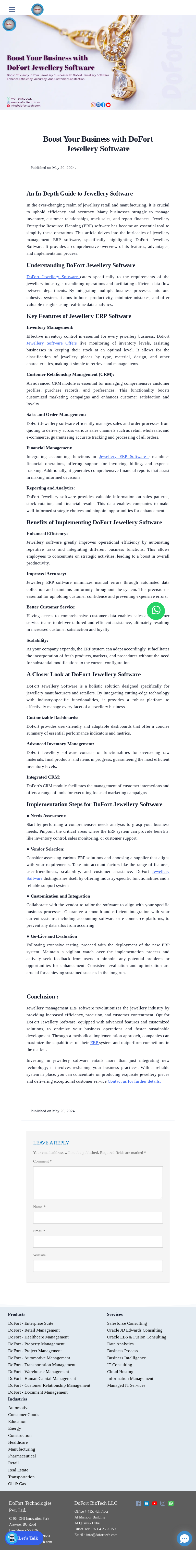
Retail (13, 1462)
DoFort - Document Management (38, 1392)
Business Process (122, 1350)
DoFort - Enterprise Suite (30, 1323)
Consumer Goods (23, 1414)
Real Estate (18, 1470)
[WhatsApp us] (156, 611)
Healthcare (18, 1442)
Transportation (21, 1476)
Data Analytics (120, 1344)
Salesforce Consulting (127, 1323)
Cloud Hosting (120, 1371)
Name (39, 1207)
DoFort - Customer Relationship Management (49, 1385)
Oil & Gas (17, 1483)
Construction (20, 1435)
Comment (42, 1161)
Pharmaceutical (22, 1456)
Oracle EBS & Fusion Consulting (136, 1337)
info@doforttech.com (101, 1535)
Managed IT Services (126, 1385)
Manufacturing (21, 1449)
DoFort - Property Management (36, 1344)
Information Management (130, 1378)
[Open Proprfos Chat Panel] (184, 1538)
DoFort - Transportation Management (42, 1364)
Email (39, 1231)
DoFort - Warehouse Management (38, 1371)
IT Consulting (119, 1364)
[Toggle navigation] (12, 9)
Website (39, 1255)
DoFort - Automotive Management (39, 1357)
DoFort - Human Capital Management (42, 1378)
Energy (14, 1428)
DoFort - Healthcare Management (38, 1337)
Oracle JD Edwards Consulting (135, 1330)
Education (17, 1421)
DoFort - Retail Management (34, 1330)
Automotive (19, 1407)
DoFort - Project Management (35, 1350)
